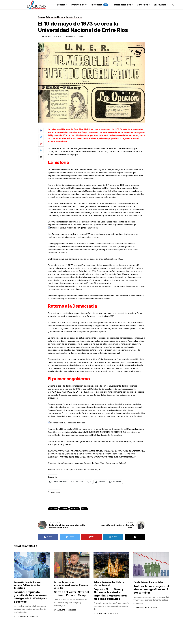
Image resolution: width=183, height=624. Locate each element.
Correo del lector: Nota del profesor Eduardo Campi (71, 593)
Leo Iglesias (22, 616)
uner (84, 509)
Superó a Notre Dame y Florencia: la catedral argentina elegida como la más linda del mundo (111, 594)
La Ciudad (46, 37)
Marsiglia (74, 509)
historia (64, 509)
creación (53, 509)
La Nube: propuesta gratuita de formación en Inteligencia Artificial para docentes (31, 596)
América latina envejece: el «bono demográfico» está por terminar (151, 589)
